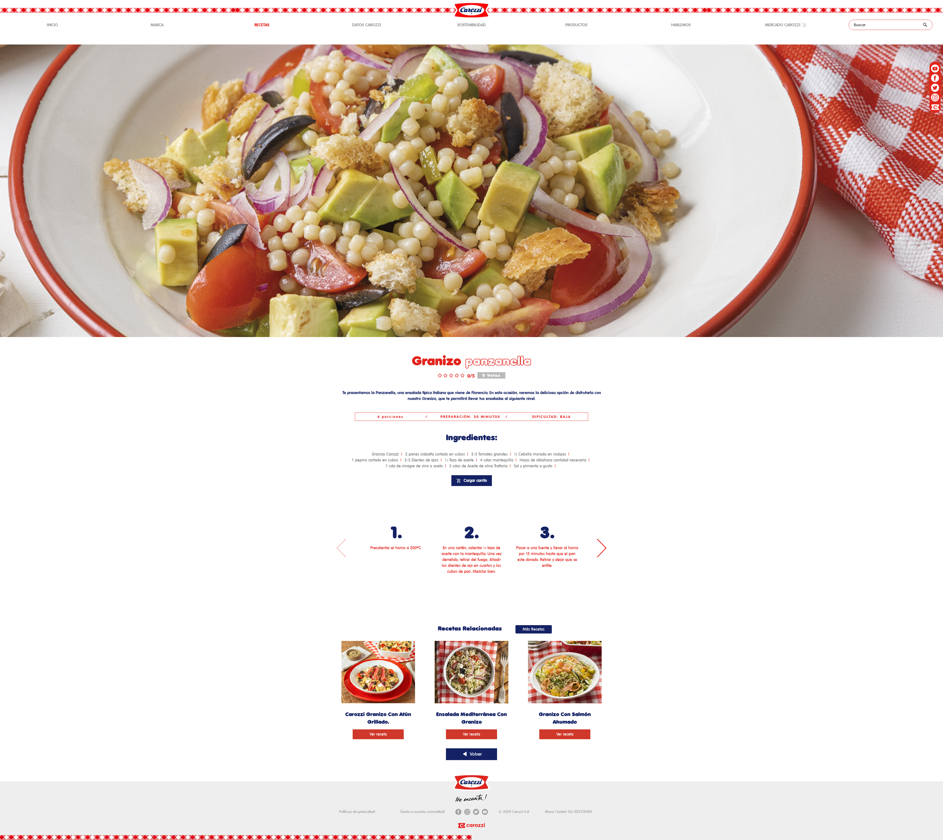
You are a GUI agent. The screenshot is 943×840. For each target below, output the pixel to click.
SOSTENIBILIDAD (471, 24)
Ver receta (378, 734)
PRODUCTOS (576, 24)
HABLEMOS (681, 24)
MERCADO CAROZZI (783, 24)
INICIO (59, 24)
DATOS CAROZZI (366, 24)
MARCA (157, 24)
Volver (475, 754)
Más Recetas (533, 629)
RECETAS (261, 24)
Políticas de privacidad (357, 812)
